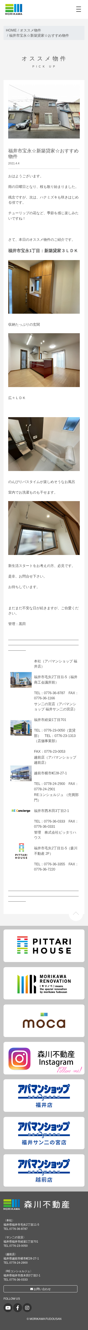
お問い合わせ (42, 1289)
